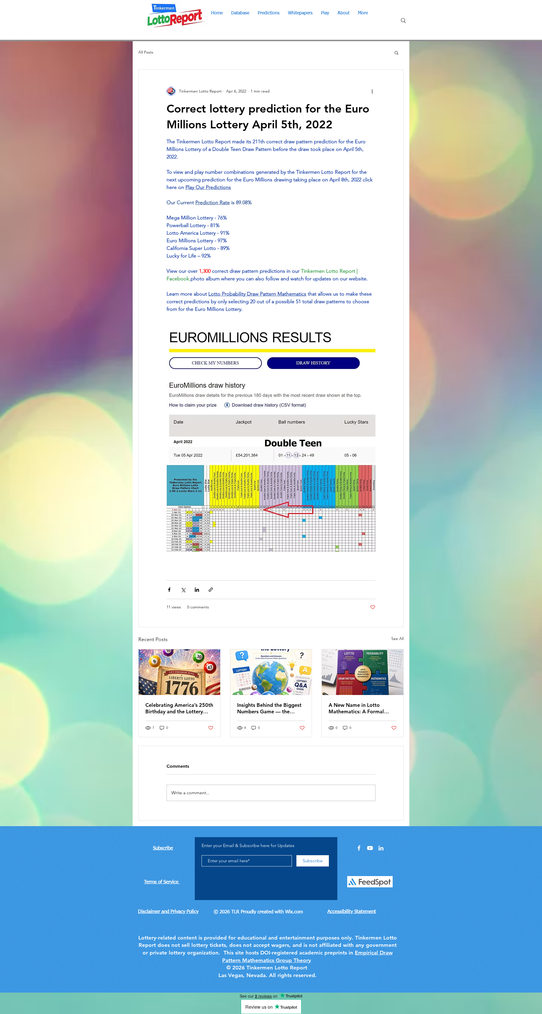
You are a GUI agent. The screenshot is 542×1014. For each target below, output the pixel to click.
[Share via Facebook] (169, 589)
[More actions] (372, 91)
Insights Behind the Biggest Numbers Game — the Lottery (269, 708)
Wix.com (294, 912)
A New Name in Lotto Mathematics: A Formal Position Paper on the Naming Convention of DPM (362, 708)
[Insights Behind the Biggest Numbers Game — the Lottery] (271, 672)
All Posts (145, 52)
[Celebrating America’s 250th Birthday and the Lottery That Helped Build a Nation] (179, 672)
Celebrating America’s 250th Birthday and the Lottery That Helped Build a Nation (179, 708)
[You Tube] (369, 848)
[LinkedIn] (380, 848)
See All (397, 638)
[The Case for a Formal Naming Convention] (362, 672)
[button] (396, 52)
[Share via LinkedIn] (197, 589)
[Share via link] (210, 589)
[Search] (403, 21)
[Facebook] (358, 848)
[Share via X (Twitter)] (183, 589)
